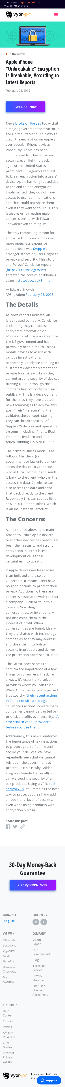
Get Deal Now (25, 107)
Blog (35, 960)
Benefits (8, 961)
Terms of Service (38, 968)
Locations (9, 945)
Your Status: (11, 2)
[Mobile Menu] (56, 14)
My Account (8, 979)
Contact (8, 1021)
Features (9, 940)
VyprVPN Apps (9, 953)
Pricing (7, 1027)
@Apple (39, 248)
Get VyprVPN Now (32, 885)
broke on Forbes (28, 123)
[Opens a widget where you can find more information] (48, 1080)
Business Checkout (9, 969)
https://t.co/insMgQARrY (26, 270)
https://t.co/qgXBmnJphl (34, 280)
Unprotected (27, 2)
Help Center (7, 1013)
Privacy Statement (39, 978)
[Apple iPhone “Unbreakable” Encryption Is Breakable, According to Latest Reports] (32, 35)
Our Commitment (39, 952)
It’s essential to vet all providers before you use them (32, 721)
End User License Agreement (39, 990)
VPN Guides (7, 1045)
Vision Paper (36, 942)
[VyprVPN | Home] (18, 15)
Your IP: (8, 6)
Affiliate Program (9, 1035)
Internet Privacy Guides (8, 1057)
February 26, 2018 (39, 294)
